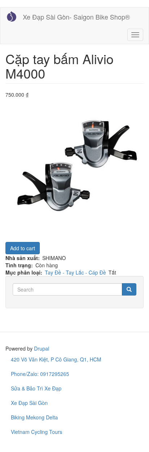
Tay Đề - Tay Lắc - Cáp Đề (75, 272)
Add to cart (22, 248)
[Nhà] (11, 16)
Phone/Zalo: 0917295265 (40, 373)
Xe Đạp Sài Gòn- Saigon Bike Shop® (76, 16)
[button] (74, 167)
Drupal (41, 348)
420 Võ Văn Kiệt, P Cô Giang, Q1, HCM (56, 359)
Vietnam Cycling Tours (36, 431)
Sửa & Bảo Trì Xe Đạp (36, 388)
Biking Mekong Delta (34, 417)
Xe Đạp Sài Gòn (29, 402)
